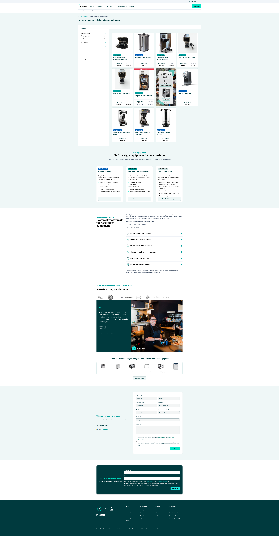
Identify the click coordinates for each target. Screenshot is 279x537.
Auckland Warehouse (174, 510)
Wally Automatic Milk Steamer (187, 57)
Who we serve (110, 6)
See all (156, 516)
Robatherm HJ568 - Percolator (143, 57)
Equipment (100, 6)
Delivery (142, 510)
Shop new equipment (110, 199)
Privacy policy (99, 526)
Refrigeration (158, 510)
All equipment (84, 16)
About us (131, 6)
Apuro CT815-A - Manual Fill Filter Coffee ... (142, 133)
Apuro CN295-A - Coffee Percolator (163, 133)
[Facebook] (97, 515)
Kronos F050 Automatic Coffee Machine (143, 96)
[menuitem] (92, 6)
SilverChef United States (175, 518)
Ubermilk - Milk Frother (185, 93)
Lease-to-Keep (129, 513)
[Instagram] (100, 515)
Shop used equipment (139, 199)
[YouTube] (102, 515)
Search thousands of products (88, 11)
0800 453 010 (194, 1)
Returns (142, 513)
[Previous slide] (101, 333)
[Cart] (199, 1)
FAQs (141, 518)
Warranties (142, 516)
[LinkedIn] (104, 515)
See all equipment (139, 378)
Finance (92, 6)
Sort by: (185, 27)
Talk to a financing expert (131, 516)
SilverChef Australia (173, 513)
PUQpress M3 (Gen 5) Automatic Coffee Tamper (120, 58)
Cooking (156, 513)
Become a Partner (122, 6)
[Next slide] (107, 333)
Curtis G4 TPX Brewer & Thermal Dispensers (163, 58)
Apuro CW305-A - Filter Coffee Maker (121, 133)
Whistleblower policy (116, 526)
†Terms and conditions (107, 526)
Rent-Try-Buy (117, 63)
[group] (101, 297)
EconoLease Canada (174, 516)
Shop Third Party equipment (169, 199)
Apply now (197, 6)
